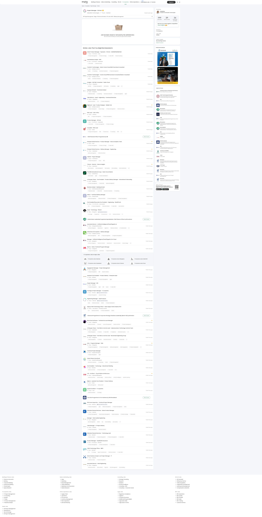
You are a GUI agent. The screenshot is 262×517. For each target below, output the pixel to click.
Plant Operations (65, 501)
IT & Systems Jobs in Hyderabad (94, 263)
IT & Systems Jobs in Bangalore (117, 259)
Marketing (63, 481)
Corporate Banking (8, 482)
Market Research (65, 488)
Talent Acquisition (181, 482)
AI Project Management (9, 513)
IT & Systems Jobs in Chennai (117, 263)
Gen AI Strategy (7, 512)
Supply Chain (64, 494)
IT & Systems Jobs (6, 491)
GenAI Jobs (5, 506)
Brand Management (66, 482)
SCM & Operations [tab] (134, 2)
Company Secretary (124, 497)
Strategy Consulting (124, 479)
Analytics (121, 482)
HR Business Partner (181, 481)
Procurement (64, 497)
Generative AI (7, 510)
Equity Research (7, 488)
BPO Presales (180, 497)
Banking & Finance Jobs (8, 477)
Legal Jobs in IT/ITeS (124, 502)
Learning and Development (183, 486)
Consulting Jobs (121, 477)
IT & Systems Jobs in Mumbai (94, 259)
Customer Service (181, 502)
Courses (153, 2)
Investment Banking (8, 484)
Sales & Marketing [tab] (105, 2)
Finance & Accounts (8, 479)
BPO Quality (179, 495)
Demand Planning (65, 502)
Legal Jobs (120, 491)
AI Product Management (9, 508)
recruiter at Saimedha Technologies (167, 12)
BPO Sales (179, 499)
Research (121, 481)
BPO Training (180, 501)
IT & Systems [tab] (125, 2)
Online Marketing (65, 484)
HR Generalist (180, 479)
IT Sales (5, 499)
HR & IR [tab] (119, 2)
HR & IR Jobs (178, 477)
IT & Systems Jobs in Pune (140, 263)
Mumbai (108, 13)
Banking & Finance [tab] (95, 2)
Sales (62, 479)
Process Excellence (123, 484)
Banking (6, 481)
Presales (6, 497)
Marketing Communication (67, 486)
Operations (64, 495)
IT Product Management (9, 501)
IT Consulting (7, 495)
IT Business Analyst (8, 502)
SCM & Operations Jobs (66, 491)
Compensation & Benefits (183, 488)
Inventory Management (67, 499)
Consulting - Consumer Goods (126, 488)
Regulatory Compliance (124, 494)
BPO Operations (180, 494)
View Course (146, 136)
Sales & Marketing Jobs (66, 477)
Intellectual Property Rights (125, 499)
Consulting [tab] (114, 2)
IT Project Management (9, 494)
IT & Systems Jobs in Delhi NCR (141, 259)
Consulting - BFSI (123, 486)
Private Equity (7, 486)
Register (171, 2)
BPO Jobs (177, 491)
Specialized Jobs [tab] (145, 2)
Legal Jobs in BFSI (123, 501)
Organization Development (183, 484)
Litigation (121, 495)
